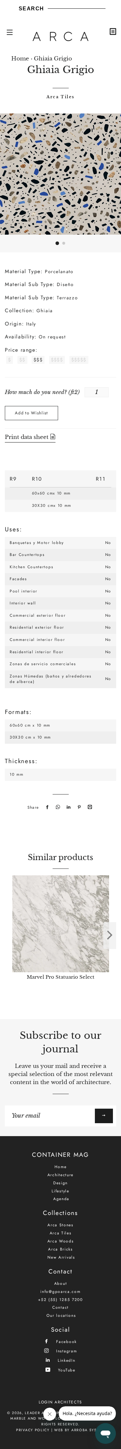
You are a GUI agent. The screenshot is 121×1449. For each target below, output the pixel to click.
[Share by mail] (89, 807)
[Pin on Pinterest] (78, 807)
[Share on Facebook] (46, 807)
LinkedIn (65, 1360)
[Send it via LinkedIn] (67, 807)
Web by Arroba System (79, 1430)
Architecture (60, 1175)
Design (60, 1183)
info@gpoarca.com (60, 1292)
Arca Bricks (60, 1249)
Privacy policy (33, 1430)
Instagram (65, 1351)
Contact (60, 1307)
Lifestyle (60, 1191)
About (60, 1283)
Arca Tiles (60, 96)
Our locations (61, 1315)
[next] (109, 935)
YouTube (65, 1370)
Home (20, 58)
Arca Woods (60, 1241)
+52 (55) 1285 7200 (60, 1300)
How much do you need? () (42, 392)
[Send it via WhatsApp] (57, 807)
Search (32, 8)
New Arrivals (61, 1257)
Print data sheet (27, 437)
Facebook (66, 1341)
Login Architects (60, 1402)
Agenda (61, 1199)
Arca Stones (60, 1225)
